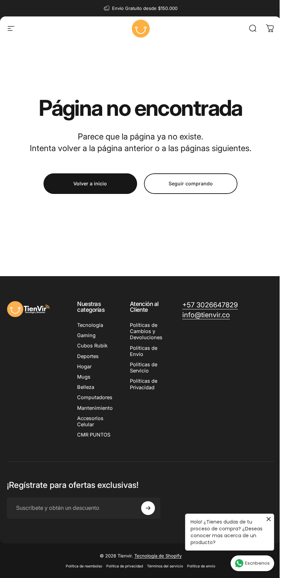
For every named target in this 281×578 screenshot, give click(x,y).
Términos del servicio (165, 566)
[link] (206, 315)
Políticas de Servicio (143, 367)
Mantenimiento (95, 408)
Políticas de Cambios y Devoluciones (146, 331)
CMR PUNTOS (93, 435)
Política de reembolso (84, 566)
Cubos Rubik (92, 346)
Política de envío (201, 566)
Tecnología (90, 325)
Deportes (88, 356)
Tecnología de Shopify (158, 555)
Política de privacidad (124, 566)
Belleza (85, 387)
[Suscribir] (148, 508)
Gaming (86, 335)
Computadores (94, 397)
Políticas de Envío (143, 351)
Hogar (84, 367)
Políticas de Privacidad (143, 384)
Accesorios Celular (90, 421)
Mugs (83, 377)
